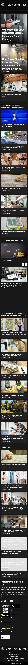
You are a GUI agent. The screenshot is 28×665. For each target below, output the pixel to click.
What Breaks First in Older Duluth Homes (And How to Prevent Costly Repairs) (14, 406)
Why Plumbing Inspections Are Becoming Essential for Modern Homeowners (14, 345)
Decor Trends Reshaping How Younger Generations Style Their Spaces (14, 543)
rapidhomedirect (5, 597)
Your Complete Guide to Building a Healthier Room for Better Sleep (14, 456)
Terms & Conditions (19, 658)
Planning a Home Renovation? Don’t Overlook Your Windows (14, 223)
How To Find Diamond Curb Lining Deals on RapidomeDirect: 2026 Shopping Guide (14, 137)
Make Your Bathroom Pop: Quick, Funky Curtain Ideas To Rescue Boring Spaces (14, 477)
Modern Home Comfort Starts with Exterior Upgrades (14, 201)
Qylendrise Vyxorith (6, 128)
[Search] (26, 12)
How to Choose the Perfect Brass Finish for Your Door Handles (14, 116)
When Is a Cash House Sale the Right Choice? (14, 367)
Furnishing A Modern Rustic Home (14, 83)
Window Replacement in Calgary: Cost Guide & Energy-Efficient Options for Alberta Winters (14, 324)
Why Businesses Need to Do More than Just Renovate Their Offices (14, 159)
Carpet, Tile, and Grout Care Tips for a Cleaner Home (14, 180)
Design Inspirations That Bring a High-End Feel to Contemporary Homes (14, 564)
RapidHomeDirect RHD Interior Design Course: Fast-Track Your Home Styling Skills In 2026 (14, 498)
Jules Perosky (4, 235)
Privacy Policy (10, 658)
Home (4, 658)
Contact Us (16, 660)
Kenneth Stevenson (6, 98)
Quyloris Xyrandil (5, 41)
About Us (10, 660)
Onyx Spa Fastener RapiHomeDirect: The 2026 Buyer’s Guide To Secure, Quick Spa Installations (14, 428)
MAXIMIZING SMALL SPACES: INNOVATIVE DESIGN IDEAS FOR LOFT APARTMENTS (14, 521)
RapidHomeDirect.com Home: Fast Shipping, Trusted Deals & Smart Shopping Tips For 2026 (12, 285)
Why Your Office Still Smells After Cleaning (14, 387)
